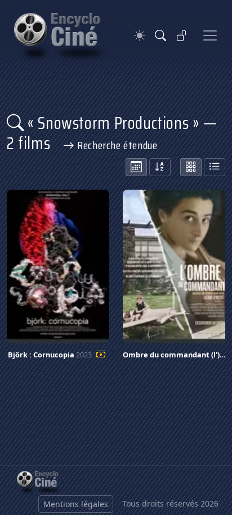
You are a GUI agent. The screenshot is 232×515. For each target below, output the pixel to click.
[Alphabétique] (160, 167)
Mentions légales (75, 504)
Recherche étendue (115, 145)
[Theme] (140, 36)
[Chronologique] (136, 167)
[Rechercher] (160, 35)
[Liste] (214, 167)
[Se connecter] (181, 35)
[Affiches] (191, 167)
